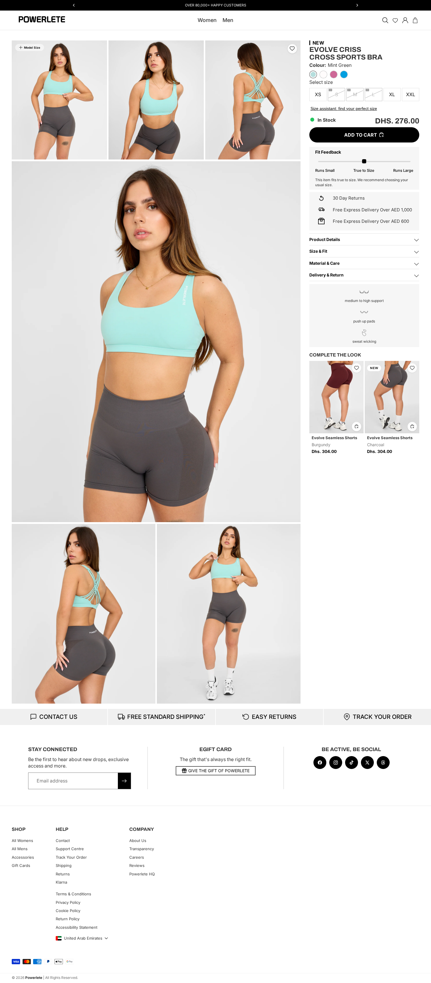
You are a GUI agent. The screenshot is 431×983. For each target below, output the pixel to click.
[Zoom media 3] (253, 99)
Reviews (137, 865)
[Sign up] (124, 781)
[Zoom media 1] (59, 99)
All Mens (20, 848)
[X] (367, 762)
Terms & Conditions (73, 894)
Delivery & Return (326, 274)
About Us (137, 840)
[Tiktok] (351, 762)
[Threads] (383, 762)
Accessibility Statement (76, 927)
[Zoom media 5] (83, 614)
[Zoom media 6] (229, 614)
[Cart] (415, 20)
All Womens (22, 840)
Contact (63, 840)
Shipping (64, 865)
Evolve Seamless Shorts (334, 437)
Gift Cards (21, 865)
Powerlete (33, 977)
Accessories (23, 857)
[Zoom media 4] (156, 341)
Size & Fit (318, 251)
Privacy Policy (68, 902)
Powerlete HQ (142, 873)
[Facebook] (319, 762)
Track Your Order (71, 857)
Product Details (324, 239)
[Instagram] (335, 762)
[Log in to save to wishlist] (292, 48)
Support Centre (70, 848)
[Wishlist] (395, 20)
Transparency (141, 848)
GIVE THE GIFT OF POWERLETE (219, 770)
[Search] (385, 20)
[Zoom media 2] (156, 99)
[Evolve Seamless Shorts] (336, 397)
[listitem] (313, 74)
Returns (63, 873)
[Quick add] (356, 426)
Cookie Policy (68, 910)
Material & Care (324, 262)
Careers (136, 857)
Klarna (61, 882)
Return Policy (67, 918)
